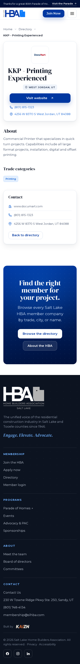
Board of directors (17, 561)
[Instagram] (18, 654)
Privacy (32, 644)
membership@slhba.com (23, 615)
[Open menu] (72, 13)
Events (8, 516)
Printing (11, 178)
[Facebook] (7, 654)
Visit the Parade (62, 3)
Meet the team (15, 554)
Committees (13, 569)
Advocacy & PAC (15, 523)
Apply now (11, 470)
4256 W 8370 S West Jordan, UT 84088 (42, 114)
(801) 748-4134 (14, 607)
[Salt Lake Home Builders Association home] (14, 13)
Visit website (48, 98)
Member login (14, 485)
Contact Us (12, 592)
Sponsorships (14, 530)
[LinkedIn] (28, 654)
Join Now (54, 13)
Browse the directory (40, 334)
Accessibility (47, 644)
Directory (25, 29)
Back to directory (25, 235)
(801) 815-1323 (24, 107)
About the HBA (40, 346)
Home (7, 29)
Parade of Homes (18, 508)
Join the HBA (13, 462)
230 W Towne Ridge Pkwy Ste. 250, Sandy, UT (38, 600)
